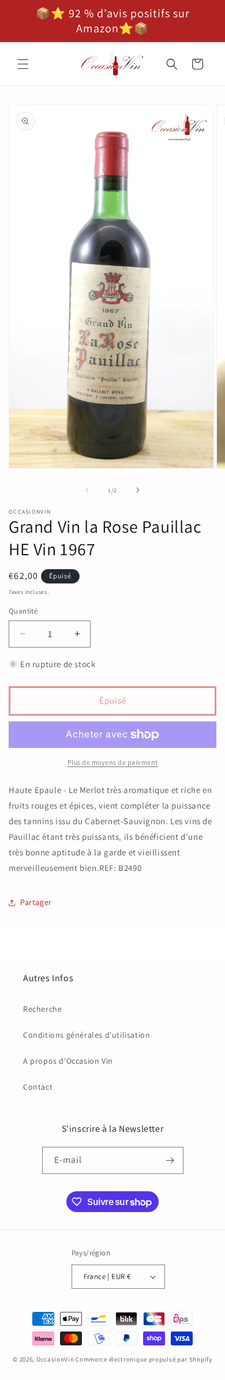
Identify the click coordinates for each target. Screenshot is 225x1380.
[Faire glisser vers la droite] (138, 490)
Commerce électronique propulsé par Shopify (144, 1359)
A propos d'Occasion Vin (68, 1061)
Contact (37, 1087)
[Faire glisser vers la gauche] (87, 490)
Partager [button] (36, 902)
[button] (23, 64)
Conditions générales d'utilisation (86, 1035)
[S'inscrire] (170, 1160)
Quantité (23, 611)
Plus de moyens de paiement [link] (113, 762)
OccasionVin (55, 1359)
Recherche (42, 1009)
